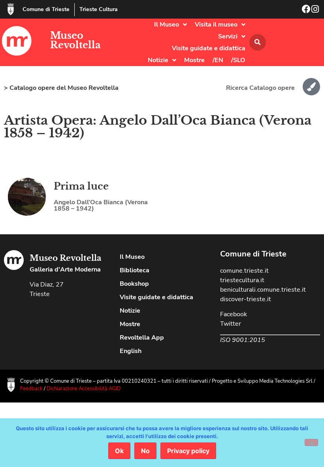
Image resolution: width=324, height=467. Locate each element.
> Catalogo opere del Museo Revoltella (61, 88)
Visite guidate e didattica (208, 48)
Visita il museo (216, 24)
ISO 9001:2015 (242, 340)
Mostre (194, 60)
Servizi (227, 36)
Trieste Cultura (98, 9)
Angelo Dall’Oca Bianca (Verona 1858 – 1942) (101, 205)
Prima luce (81, 186)
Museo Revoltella (75, 40)
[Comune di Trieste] (11, 9)
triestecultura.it (242, 280)
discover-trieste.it (245, 299)
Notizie (158, 60)
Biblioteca (134, 270)
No (145, 451)
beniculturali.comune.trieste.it (263, 289)
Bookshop (134, 283)
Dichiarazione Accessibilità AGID (84, 388)
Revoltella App (142, 337)
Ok (119, 451)
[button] (257, 42)
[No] (311, 442)
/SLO (238, 60)
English (130, 351)
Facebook (233, 314)
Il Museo (166, 24)
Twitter (230, 323)
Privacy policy (188, 451)
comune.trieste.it (244, 270)
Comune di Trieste (46, 9)
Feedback (31, 388)
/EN (218, 60)
